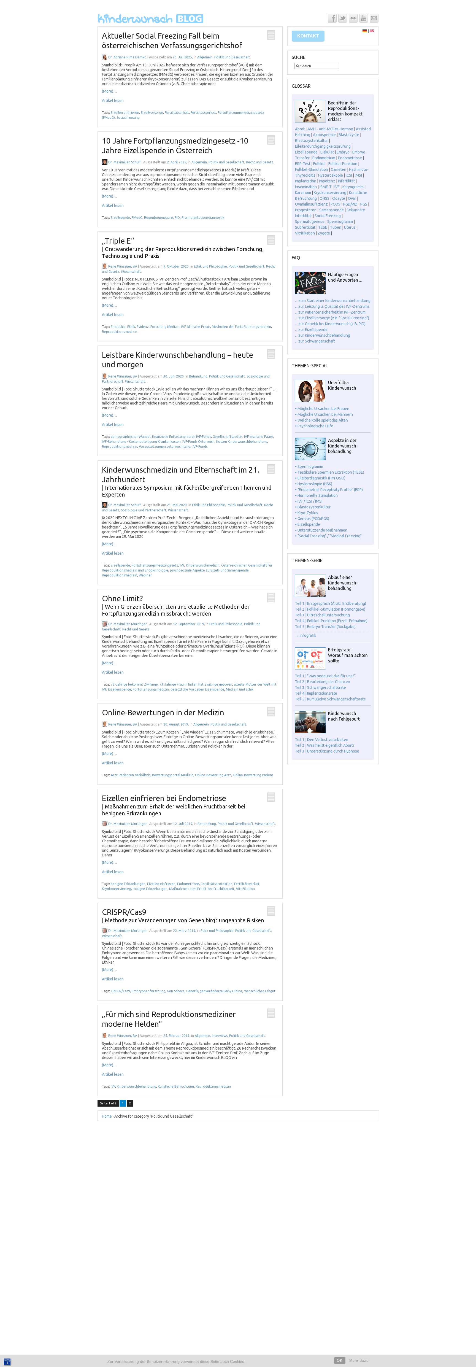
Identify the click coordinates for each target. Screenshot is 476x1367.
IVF (183, 326)
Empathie (118, 326)
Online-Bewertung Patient (253, 775)
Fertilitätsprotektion (216, 884)
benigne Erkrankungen (128, 884)
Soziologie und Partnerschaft (143, 510)
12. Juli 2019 (182, 824)
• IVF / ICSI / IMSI (308, 501)
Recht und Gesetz (259, 162)
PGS (363, 204)
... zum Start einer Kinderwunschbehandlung (332, 300)
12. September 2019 (188, 624)
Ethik (131, 326)
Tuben (335, 227)
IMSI (358, 175)
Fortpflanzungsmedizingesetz (155, 565)
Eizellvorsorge (152, 112)
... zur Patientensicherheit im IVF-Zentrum (330, 312)
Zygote (324, 233)
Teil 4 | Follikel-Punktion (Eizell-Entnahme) (331, 621)
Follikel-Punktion (342, 163)
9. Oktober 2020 (176, 266)
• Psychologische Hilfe (314, 426)
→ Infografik (305, 635)
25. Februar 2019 (176, 1035)
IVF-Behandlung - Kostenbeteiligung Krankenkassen (141, 441)
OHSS (324, 198)
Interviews (220, 1035)
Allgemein (205, 57)
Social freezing (128, 117)
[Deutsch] (365, 31)
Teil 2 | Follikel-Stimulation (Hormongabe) (330, 609)
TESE (322, 227)
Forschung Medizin (165, 326)
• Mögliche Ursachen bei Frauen (322, 408)
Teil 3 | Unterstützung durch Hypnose (327, 751)
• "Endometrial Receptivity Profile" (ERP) (329, 489)
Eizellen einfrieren (125, 112)
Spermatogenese (309, 221)
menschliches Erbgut (259, 991)
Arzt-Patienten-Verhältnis (130, 775)
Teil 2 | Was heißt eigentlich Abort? (325, 745)
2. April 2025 (176, 162)
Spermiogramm (340, 221)
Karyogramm (353, 187)
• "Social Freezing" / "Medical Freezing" (328, 536)
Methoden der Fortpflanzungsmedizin (241, 326)
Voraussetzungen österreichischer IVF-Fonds (173, 446)
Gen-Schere (176, 991)
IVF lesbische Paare (258, 436)
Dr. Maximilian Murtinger (127, 624)
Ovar (352, 198)
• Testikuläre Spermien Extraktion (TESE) (329, 472)
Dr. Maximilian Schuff (124, 162)
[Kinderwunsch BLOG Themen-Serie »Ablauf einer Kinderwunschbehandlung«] (310, 596)
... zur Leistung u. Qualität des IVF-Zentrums (332, 306)
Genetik (192, 991)
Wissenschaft (131, 271)
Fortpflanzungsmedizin (151, 689)
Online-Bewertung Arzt (213, 775)
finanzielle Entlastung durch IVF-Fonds (181, 436)
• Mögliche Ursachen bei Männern (324, 414)
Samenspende (331, 210)
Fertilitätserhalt (177, 112)
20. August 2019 (175, 724)
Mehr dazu (359, 1360)
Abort (300, 129)
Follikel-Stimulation (311, 169)
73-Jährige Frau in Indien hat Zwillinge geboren (195, 684)
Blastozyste (349, 135)
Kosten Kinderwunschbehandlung (241, 441)
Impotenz (327, 181)
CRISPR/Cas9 (120, 991)
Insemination (306, 187)
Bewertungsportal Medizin (172, 775)
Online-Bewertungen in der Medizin (163, 712)
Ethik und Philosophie (210, 266)
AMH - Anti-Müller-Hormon (330, 129)
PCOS (335, 204)
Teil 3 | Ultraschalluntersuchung (322, 615)
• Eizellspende (307, 524)
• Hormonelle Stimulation (316, 495)
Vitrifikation (245, 889)
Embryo (343, 152)
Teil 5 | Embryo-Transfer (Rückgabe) (325, 626)
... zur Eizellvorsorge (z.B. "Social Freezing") (332, 318)
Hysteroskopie (330, 175)
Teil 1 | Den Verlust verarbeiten (321, 739)
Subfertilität (305, 227)
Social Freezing (328, 216)
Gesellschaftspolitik (227, 436)
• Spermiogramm (309, 466)
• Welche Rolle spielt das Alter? (321, 420)
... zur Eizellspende (311, 329)
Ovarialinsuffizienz (311, 204)
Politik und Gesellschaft (232, 57)
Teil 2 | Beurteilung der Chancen (322, 682)
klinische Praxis (198, 326)
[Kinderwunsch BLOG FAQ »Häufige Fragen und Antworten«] (310, 293)
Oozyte (338, 198)
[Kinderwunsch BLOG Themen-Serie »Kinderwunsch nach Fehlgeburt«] (310, 732)
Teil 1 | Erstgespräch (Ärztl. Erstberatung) (330, 603)
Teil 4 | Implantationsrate (316, 693)
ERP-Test (302, 163)
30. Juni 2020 (173, 376)
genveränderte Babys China (221, 991)
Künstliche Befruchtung (176, 1086)
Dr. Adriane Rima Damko (127, 57)
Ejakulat (327, 152)
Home (107, 1116)
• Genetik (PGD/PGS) (312, 518)
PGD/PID (350, 204)
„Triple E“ (183, 247)
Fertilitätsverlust (203, 112)
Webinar (145, 575)
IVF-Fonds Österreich (198, 441)
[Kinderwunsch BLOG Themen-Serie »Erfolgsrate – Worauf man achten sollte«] (310, 668)
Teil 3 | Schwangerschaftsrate (320, 687)
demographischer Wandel (130, 436)
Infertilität (346, 181)
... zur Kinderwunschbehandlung (322, 335)
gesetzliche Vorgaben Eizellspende (197, 689)
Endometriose (188, 884)
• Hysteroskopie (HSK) (313, 484)
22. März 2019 (184, 930)
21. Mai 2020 (177, 505)
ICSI (349, 175)
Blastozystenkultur (311, 140)
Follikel (319, 163)
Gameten (338, 169)
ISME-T (326, 187)
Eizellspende (120, 217)
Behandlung (198, 376)
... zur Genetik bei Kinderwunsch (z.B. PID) (330, 324)
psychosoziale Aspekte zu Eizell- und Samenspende (209, 570)
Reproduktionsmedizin (119, 331)
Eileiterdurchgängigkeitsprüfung (323, 146)
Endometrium (323, 158)
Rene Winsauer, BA (122, 266)
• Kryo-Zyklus (306, 513)
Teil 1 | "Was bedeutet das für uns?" (325, 676)
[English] (372, 31)
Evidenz (143, 326)
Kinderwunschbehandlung (136, 1086)
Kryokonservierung (116, 889)
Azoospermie (324, 135)
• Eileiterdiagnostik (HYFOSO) (320, 478)
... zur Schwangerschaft (315, 341)
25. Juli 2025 (182, 57)
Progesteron (306, 210)
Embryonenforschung (148, 991)
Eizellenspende (119, 689)
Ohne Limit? (176, 605)
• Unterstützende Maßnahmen (321, 530)
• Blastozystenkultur (313, 507)
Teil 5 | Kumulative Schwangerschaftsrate (330, 699)
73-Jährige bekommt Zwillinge (134, 684)
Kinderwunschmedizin (203, 565)
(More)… (109, 91)
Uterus (350, 227)
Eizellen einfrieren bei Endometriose (173, 805)
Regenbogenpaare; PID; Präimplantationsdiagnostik (184, 217)
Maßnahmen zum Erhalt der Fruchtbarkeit (201, 889)
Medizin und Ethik (239, 689)
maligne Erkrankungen (150, 889)
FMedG (137, 217)
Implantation (305, 181)
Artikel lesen (113, 100)
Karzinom (303, 192)
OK (340, 1360)
